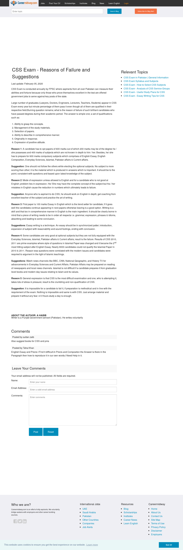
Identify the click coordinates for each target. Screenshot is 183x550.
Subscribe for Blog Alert (146, 11)
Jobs (43, 3)
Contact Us (156, 516)
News (102, 3)
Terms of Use (157, 523)
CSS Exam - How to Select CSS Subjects (145, 84)
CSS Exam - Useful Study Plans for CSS (144, 92)
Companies (88, 523)
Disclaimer (156, 530)
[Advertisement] (91, 39)
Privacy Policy (158, 527)
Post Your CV (54, 3)
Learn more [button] (92, 545)
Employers (156, 534)
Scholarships (70, 3)
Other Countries (90, 519)
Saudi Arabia (89, 512)
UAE (84, 508)
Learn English (114, 3)
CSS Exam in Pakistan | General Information (146, 77)
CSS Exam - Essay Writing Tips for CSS (144, 95)
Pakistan (86, 516)
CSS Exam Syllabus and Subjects (141, 81)
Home (154, 508)
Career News (130, 519)
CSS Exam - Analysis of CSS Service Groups (147, 88)
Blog (93, 3)
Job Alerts (87, 527)
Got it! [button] (169, 545)
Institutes (83, 3)
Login (126, 3)
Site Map (155, 519)
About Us (156, 512)
